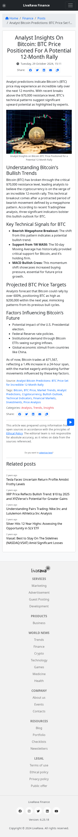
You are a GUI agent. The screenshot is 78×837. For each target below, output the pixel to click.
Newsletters (39, 748)
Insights (49, 407)
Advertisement (39, 592)
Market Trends (46, 390)
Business (39, 623)
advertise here (45, 452)
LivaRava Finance (36, 5)
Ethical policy (39, 772)
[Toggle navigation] (70, 5)
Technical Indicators (19, 398)
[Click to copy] (57, 70)
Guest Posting (39, 599)
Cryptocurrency (31, 394)
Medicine (39, 674)
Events (39, 704)
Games (39, 667)
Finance (27, 18)
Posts (41, 18)
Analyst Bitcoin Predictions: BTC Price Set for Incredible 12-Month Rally (37, 382)
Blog (39, 728)
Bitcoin (18, 390)
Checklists (39, 742)
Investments (14, 402)
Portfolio (39, 735)
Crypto (39, 653)
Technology (39, 660)
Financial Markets (44, 398)
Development (39, 606)
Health (39, 681)
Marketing (39, 586)
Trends (37, 407)
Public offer (39, 786)
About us (39, 697)
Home (13, 18)
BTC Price (30, 390)
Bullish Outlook (52, 394)
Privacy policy (39, 779)
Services (39, 579)
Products (39, 616)
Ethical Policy (14, 433)
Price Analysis (32, 402)
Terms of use (39, 765)
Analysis (26, 407)
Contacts (39, 711)
